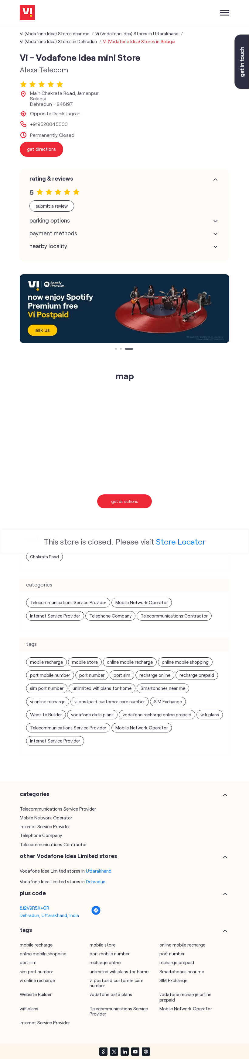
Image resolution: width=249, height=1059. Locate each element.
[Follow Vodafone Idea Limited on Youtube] (135, 1051)
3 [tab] (126, 349)
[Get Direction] (96, 913)
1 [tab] (116, 349)
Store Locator (181, 541)
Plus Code (33, 893)
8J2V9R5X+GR (34, 908)
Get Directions (124, 501)
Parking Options (49, 220)
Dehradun (95, 881)
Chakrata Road (44, 556)
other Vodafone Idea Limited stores (68, 856)
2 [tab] (121, 349)
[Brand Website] (145, 1051)
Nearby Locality (48, 246)
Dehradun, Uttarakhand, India (49, 915)
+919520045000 (49, 124)
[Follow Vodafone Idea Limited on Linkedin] (124, 1051)
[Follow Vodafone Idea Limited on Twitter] (113, 1051)
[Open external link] (241, 87)
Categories (34, 794)
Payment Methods (53, 233)
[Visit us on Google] (103, 1051)
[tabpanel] (124, 308)
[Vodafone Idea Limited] (27, 13)
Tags (26, 929)
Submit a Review (52, 206)
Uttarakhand (98, 871)
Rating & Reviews (51, 178)
